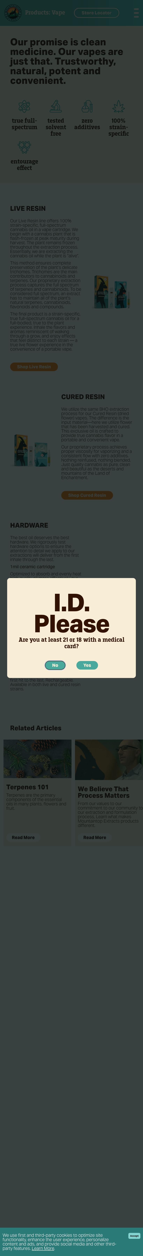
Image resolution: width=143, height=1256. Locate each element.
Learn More (43, 1248)
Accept (134, 1235)
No (55, 665)
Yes (87, 665)
